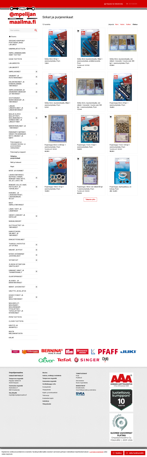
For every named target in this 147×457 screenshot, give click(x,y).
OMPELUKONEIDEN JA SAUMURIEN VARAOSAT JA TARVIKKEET (17, 92)
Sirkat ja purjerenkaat (15, 157)
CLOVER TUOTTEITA (16, 321)
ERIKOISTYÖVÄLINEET (17, 240)
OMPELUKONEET (15, 72)
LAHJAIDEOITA (14, 63)
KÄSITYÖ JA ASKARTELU (13, 326)
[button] (113, 4)
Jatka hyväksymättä (135, 453)
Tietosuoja (46, 395)
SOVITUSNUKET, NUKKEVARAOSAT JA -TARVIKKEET (17, 100)
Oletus (135, 24)
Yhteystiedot (47, 404)
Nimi (116, 24)
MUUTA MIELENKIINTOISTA (15, 332)
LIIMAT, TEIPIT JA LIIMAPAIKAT (15, 210)
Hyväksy (117, 453)
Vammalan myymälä (49, 381)
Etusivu (12, 37)
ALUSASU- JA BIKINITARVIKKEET (15, 282)
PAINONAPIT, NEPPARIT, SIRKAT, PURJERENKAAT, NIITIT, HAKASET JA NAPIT (17, 135)
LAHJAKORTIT (14, 67)
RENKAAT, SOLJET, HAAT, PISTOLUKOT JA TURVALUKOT (18, 187)
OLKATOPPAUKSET (15, 277)
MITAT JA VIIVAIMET (16, 171)
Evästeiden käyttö (48, 398)
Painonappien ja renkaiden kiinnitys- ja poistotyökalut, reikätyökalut (18, 145)
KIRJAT (11, 338)
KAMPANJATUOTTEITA (17, 49)
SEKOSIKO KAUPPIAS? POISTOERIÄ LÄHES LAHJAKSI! (17, 43)
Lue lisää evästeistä (96, 452)
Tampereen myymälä (50, 378)
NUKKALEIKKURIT (15, 221)
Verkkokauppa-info (49, 384)
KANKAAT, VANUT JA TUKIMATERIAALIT (16, 271)
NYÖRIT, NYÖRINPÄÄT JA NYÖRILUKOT (16, 255)
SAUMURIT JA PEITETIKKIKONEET (15, 77)
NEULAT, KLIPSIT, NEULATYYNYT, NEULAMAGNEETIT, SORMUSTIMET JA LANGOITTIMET (15, 118)
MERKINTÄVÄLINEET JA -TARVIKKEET (17, 127)
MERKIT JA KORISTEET (17, 287)
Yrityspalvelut (47, 390)
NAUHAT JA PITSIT (15, 250)
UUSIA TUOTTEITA (15, 59)
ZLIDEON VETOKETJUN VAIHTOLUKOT (17, 265)
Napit (12, 166)
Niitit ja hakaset (15, 162)
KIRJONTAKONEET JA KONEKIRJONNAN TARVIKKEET (16, 84)
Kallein (128, 24)
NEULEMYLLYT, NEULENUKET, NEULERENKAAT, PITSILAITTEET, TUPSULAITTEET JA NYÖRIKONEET (16, 308)
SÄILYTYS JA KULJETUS (17, 291)
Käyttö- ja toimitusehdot (50, 392)
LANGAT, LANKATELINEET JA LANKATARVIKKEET (16, 108)
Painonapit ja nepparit (18, 152)
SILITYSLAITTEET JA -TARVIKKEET (17, 226)
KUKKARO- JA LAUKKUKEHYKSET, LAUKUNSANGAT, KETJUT (15, 196)
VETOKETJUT (13, 260)
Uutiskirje (46, 401)
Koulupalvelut (47, 387)
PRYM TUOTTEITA (15, 317)
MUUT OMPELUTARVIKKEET (16, 204)
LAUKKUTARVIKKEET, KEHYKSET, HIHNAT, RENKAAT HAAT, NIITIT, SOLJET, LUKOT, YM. (17, 178)
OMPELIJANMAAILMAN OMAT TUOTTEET (17, 54)
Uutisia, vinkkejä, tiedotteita (52, 375)
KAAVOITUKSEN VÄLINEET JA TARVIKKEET (14, 233)
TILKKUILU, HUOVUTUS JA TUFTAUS (17, 245)
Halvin (122, 24)
